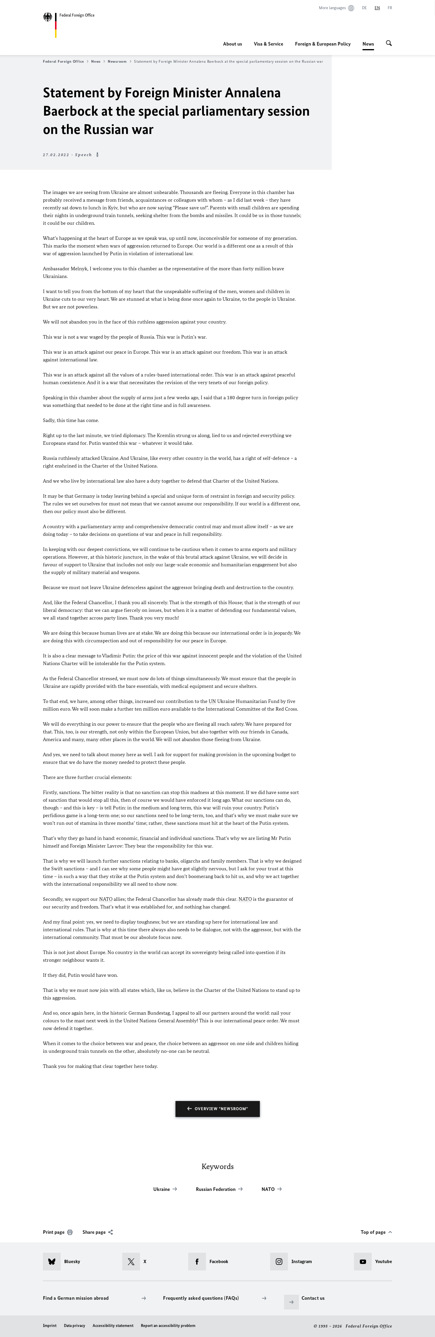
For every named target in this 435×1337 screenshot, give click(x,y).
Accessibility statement (113, 1325)
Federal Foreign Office (63, 61)
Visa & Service (268, 44)
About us (232, 44)
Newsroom (117, 61)
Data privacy (74, 1325)
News (368, 45)
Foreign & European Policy (323, 44)
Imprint (50, 1325)
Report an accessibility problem (168, 1325)
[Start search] (389, 43)
